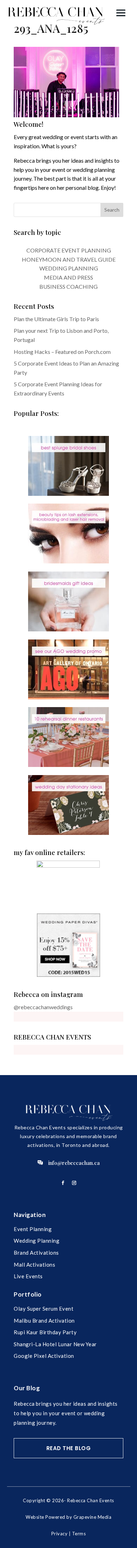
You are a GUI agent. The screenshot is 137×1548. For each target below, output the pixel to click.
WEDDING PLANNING (68, 268)
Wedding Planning (36, 1240)
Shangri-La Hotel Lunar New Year (55, 1344)
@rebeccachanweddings (43, 1007)
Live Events (28, 1276)
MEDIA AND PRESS (68, 277)
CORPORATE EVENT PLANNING (68, 250)
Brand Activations (36, 1252)
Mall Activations (34, 1264)
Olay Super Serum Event (43, 1308)
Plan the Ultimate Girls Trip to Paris (56, 319)
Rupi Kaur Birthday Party (45, 1332)
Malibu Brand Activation (44, 1320)
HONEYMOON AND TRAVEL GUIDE (69, 259)
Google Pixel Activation (44, 1356)
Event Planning (33, 1229)
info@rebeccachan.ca (74, 1162)
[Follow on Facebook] (63, 1183)
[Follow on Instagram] (74, 1183)
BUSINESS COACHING (68, 286)
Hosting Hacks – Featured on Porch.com (62, 351)
